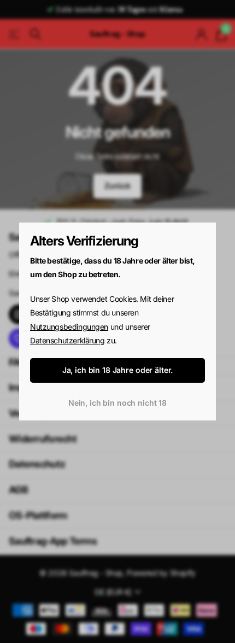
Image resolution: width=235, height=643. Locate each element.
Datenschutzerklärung (67, 340)
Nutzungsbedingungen (69, 326)
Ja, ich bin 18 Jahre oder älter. (117, 370)
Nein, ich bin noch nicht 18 (117, 402)
